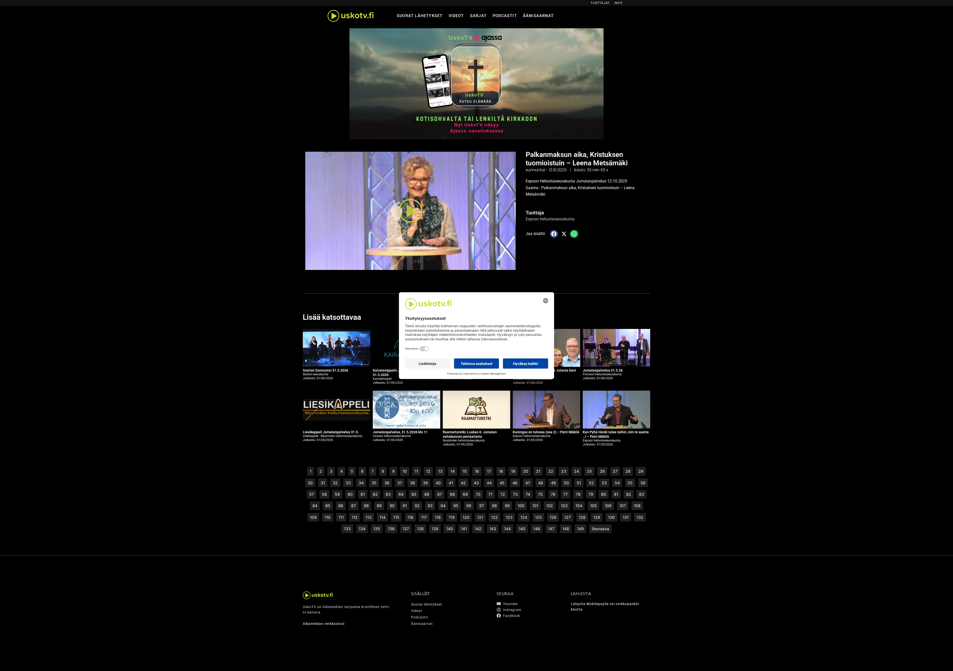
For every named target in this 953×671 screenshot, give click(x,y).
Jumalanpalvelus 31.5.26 (603, 370)
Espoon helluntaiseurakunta (550, 219)
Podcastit (505, 15)
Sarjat (478, 15)
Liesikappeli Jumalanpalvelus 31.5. (331, 432)
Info (618, 3)
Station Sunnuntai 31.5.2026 (325, 370)
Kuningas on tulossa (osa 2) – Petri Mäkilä (546, 432)
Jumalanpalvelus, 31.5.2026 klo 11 (400, 432)
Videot (456, 15)
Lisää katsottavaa (332, 317)
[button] (410, 211)
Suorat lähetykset (419, 15)
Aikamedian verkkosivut (324, 624)
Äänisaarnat (538, 15)
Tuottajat (600, 3)
